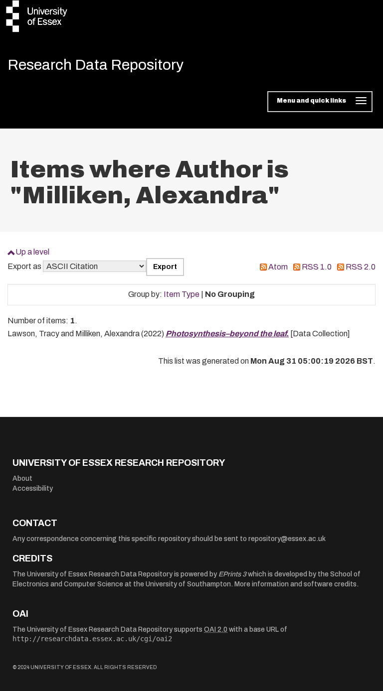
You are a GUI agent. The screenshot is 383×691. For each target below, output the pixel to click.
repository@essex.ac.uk (287, 539)
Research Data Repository (95, 65)
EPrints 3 (232, 574)
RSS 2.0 (361, 267)
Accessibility (32, 488)
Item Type (181, 294)
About (22, 478)
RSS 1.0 (317, 267)
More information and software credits (295, 584)
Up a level (32, 252)
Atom (278, 267)
